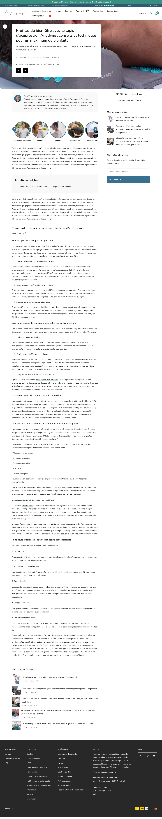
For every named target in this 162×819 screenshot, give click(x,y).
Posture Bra (98, 11)
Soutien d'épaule (65, 776)
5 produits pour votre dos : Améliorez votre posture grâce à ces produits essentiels (58, 723)
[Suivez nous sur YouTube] (154, 755)
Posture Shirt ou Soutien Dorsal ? (72, 790)
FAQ (7, 763)
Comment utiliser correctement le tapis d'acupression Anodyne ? (43, 186)
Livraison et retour (13, 758)
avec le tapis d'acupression (47, 379)
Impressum (32, 790)
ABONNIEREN (115, 179)
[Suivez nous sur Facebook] (141, 755)
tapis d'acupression (59, 307)
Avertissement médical (37, 767)
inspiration (31, 799)
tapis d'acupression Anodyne (64, 246)
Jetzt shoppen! (104, 2)
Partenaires (32, 772)
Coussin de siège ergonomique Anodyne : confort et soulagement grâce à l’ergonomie (60, 688)
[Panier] (156, 13)
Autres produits (38, 16)
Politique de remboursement (39, 785)
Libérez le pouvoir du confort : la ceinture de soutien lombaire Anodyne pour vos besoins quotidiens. (132, 141)
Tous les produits (65, 785)
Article (129, 5)
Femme (68, 11)
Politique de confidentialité (38, 781)
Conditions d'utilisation (37, 776)
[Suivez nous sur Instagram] (147, 755)
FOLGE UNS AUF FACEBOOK (128, 100)
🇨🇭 (50, 16)
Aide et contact (153, 5)
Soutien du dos (113, 11)
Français (141, 14)
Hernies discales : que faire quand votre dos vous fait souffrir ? (50, 677)
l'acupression (27, 505)
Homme (58, 11)
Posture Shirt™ (82, 11)
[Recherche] (151, 13)
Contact (8, 754)
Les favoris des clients (41, 11)
